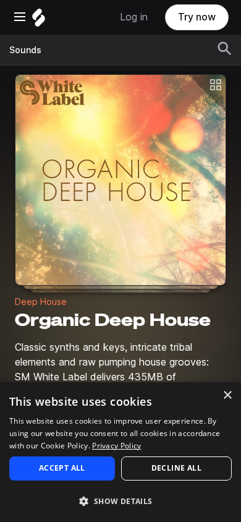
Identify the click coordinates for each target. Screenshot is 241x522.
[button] (120, 501)
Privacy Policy (116, 445)
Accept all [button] (62, 468)
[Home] (38, 20)
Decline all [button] (176, 468)
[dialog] (120, 452)
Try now (197, 17)
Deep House (41, 302)
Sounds (25, 50)
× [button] (227, 395)
